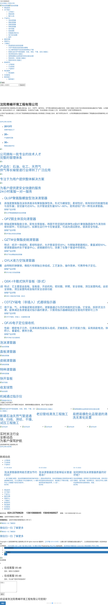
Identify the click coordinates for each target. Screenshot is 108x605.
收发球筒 (11, 31)
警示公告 (11, 16)
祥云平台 (53, 546)
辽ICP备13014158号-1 (52, 541)
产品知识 (11, 68)
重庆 (36, 546)
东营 (29, 546)
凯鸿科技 (67, 546)
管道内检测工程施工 (15, 60)
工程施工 (7, 43)
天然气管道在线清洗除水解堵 (18, 47)
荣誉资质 (11, 14)
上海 (19, 546)
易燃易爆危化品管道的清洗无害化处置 (21, 56)
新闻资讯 (7, 62)
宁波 (22, 546)
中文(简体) (3, 3)
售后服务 (7, 71)
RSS (93, 546)
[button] (47, 603)
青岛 (26, 546)
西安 (39, 546)
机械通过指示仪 (13, 33)
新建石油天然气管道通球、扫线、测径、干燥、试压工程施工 (28, 52)
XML (97, 546)
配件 (9, 37)
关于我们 (7, 10)
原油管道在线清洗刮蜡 (15, 45)
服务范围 (7, 39)
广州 (32, 546)
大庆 (16, 546)
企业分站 (80, 546)
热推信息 (73, 546)
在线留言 (7, 75)
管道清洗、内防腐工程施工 (17, 58)
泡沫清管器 (12, 20)
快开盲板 (11, 29)
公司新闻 (11, 64)
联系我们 (7, 77)
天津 (9, 546)
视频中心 (7, 41)
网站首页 (7, 8)
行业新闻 (11, 66)
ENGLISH (11, 3)
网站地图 (88, 546)
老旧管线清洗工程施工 (15, 54)
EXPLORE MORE (6, 122)
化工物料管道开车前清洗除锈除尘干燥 (21, 50)
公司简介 (11, 12)
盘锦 (12, 546)
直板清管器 (12, 22)
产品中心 (7, 18)
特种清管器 (12, 26)
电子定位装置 (12, 35)
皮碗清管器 (12, 24)
